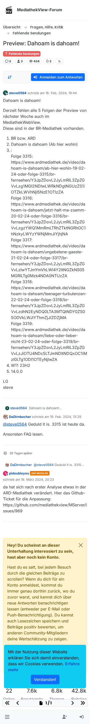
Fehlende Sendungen (23, 54)
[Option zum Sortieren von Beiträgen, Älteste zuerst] (9, 77)
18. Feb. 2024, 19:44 (61, 93)
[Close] (81, 545)
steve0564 (17, 93)
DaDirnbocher (20, 417)
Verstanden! (45, 679)
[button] (7, 717)
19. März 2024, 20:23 (37, 479)
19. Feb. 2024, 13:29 (65, 417)
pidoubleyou (19, 473)
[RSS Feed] (59, 61)
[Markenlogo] (9, 10)
